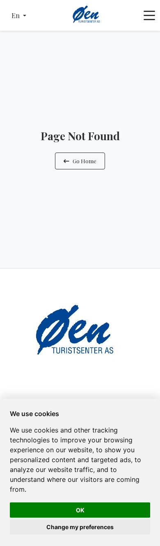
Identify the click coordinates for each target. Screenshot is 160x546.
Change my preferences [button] (80, 526)
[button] (18, 15)
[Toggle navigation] (149, 15)
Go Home (84, 160)
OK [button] (80, 510)
